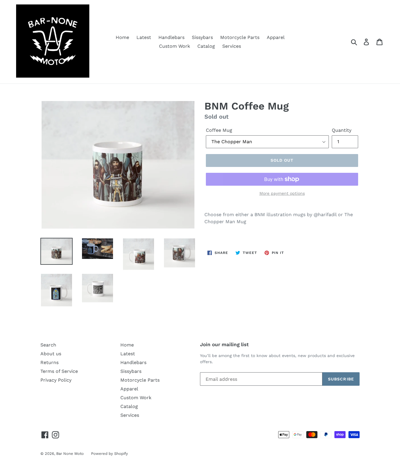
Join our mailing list (224, 344)
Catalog (206, 46)
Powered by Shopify (109, 453)
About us (50, 353)
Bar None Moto (70, 453)
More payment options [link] (282, 193)
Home (122, 37)
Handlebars (171, 37)
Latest (143, 37)
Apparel (276, 37)
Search (48, 345)
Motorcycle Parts (239, 37)
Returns (49, 362)
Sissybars (202, 37)
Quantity (341, 130)
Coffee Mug (219, 130)
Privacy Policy (55, 380)
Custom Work (174, 46)
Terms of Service (59, 371)
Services (231, 46)
